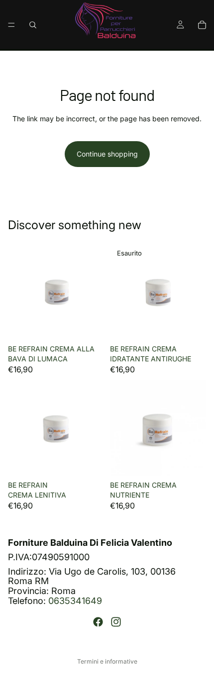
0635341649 (75, 601)
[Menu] (11, 24)
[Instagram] (116, 621)
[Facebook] (98, 621)
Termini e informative (107, 661)
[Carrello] (202, 25)
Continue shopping (107, 154)
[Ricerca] (33, 25)
